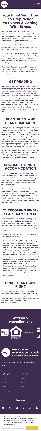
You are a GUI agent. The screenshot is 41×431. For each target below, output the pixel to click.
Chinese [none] (4, 378)
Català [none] (3, 382)
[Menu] (38, 4)
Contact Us (20, 400)
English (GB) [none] (5, 374)
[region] (20, 422)
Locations (12, 362)
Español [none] (23, 378)
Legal (3, 365)
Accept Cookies (31, 428)
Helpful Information (29, 362)
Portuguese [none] (5, 391)
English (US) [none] (24, 374)
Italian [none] (3, 387)
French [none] (23, 387)
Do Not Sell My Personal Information (13, 428)
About (19, 362)
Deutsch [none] (23, 382)
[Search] (33, 4)
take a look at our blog (9, 303)
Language (4, 362)
